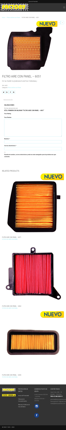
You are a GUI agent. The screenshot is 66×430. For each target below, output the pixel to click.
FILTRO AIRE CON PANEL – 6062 (11, 306)
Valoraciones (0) (8, 99)
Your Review (7, 117)
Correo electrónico (10, 145)
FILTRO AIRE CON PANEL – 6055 (11, 375)
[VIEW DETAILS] (33, 204)
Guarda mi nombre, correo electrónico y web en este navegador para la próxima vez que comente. (30, 155)
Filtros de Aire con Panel (13, 17)
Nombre (7, 138)
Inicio (3, 17)
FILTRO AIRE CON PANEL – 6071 (11, 237)
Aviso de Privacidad (33, 1)
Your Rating (7, 113)
